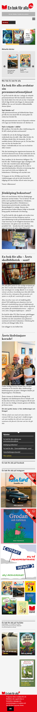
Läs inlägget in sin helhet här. (12, 327)
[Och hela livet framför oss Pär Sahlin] (13, 59)
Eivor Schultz (26, 399)
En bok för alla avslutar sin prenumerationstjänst (12, 440)
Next (33, 66)
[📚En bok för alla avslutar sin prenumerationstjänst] (18, 562)
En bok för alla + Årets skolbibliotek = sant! (17, 448)
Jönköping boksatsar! (10, 445)
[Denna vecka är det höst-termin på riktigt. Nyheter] (18, 598)
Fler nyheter (7, 456)
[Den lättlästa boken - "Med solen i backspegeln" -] (18, 490)
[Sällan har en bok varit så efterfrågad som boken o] (18, 526)
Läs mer (16, 701)
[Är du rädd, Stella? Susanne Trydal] (25, 59)
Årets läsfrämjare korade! (11, 452)
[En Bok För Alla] (18, 6)
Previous (4, 66)
